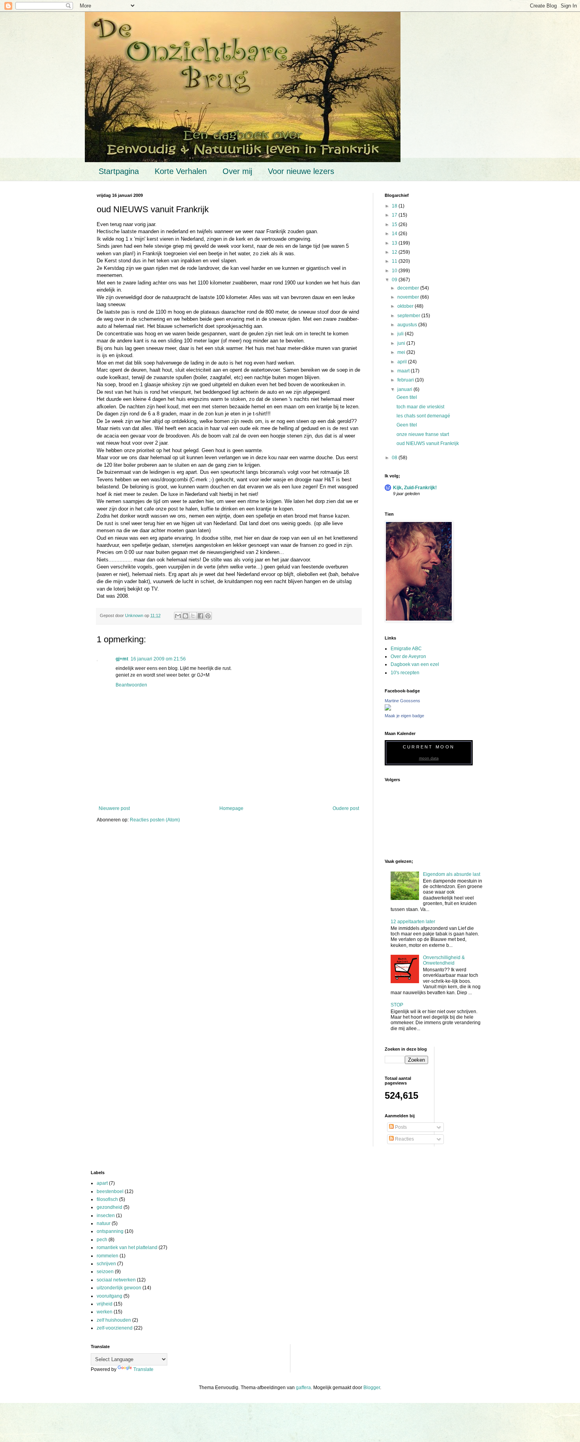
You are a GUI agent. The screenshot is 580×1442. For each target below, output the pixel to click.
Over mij (237, 171)
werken (104, 1312)
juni (401, 343)
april (402, 362)
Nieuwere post (114, 808)
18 (395, 206)
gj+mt (122, 659)
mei (401, 352)
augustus (407, 324)
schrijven (106, 1263)
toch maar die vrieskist (420, 407)
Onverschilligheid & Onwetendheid (444, 960)
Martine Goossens (402, 700)
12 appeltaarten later (413, 921)
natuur (103, 1223)
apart (102, 1183)
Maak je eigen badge (404, 715)
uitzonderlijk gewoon (119, 1288)
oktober (406, 306)
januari (405, 389)
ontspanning (110, 1231)
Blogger (371, 1387)
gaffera (303, 1387)
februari (406, 380)
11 (395, 261)
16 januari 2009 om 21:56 (158, 659)
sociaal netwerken (116, 1280)
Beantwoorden (131, 685)
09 (395, 279)
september (409, 315)
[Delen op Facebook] (200, 616)
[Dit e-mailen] (178, 616)
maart (404, 371)
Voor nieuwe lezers (301, 171)
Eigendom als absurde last (451, 874)
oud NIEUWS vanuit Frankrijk (428, 443)
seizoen (105, 1271)
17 (395, 215)
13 (395, 243)
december (408, 288)
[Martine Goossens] (388, 709)
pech (102, 1239)
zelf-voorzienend (115, 1328)
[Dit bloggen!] (185, 616)
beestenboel (110, 1191)
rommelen (107, 1256)
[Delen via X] (193, 616)
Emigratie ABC (406, 648)
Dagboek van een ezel (415, 664)
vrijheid (104, 1304)
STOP (397, 1005)
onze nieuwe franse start (423, 434)
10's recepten (405, 672)
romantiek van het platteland (127, 1247)
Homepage (231, 808)
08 (395, 457)
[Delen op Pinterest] (208, 616)
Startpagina (119, 171)
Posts (400, 1127)
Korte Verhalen (181, 171)
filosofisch (107, 1199)
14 (395, 233)
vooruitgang (109, 1296)
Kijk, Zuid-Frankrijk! (415, 487)
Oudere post (346, 808)
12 (395, 252)
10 (395, 270)
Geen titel (407, 397)
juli (401, 334)
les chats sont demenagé (423, 416)
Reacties (404, 1139)
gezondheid (109, 1207)
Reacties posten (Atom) (155, 820)
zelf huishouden (114, 1320)
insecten (106, 1215)
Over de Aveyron (408, 656)
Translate (143, 1369)
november (408, 297)
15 (395, 224)
